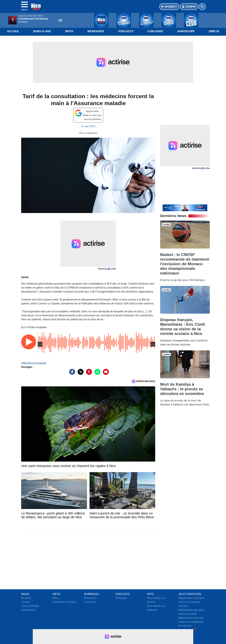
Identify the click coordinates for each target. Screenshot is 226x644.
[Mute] (60, 20)
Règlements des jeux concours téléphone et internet (191, 621)
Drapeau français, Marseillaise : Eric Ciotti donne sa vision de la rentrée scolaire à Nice (182, 326)
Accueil (13, 31)
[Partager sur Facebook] (71, 373)
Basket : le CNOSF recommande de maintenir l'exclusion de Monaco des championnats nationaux (184, 263)
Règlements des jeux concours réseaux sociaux (191, 601)
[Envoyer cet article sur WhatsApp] (96, 373)
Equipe (25, 602)
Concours (155, 31)
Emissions (90, 598)
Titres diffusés (30, 605)
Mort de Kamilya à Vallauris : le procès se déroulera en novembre (182, 389)
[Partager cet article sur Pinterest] (88, 373)
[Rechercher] (202, 6)
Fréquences (28, 609)
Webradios (95, 31)
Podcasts (125, 31)
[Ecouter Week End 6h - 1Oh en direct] (185, 207)
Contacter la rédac (64, 602)
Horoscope (186, 31)
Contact (26, 598)
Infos (69, 31)
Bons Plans (42, 31)
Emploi (214, 31)
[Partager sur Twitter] (80, 373)
